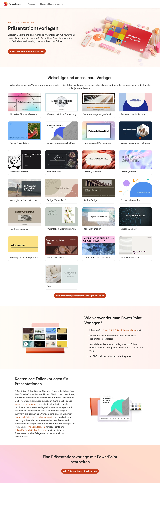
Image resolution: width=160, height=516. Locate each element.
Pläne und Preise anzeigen (51, 4)
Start (10, 22)
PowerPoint (14, 4)
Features (31, 4)
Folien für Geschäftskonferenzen (30, 429)
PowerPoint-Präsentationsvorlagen (119, 329)
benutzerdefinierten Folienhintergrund (33, 416)
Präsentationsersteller (25, 22)
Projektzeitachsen (36, 426)
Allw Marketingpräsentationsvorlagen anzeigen (80, 295)
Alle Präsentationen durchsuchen (27, 51)
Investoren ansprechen (26, 404)
